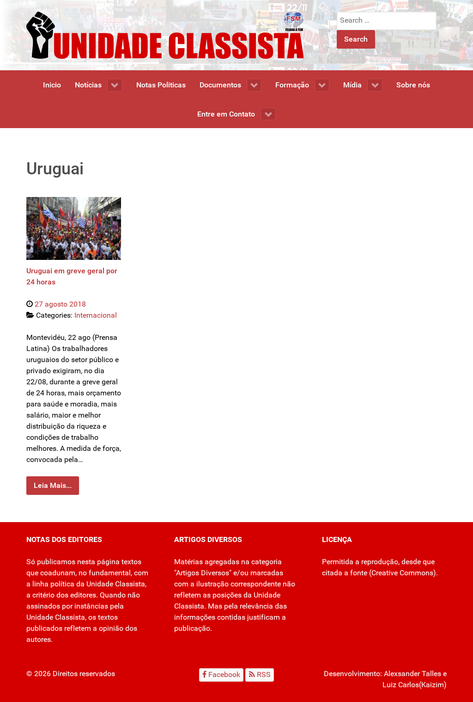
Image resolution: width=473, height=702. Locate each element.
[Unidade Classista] (164, 34)
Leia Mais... (53, 485)
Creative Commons (402, 572)
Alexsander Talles (412, 673)
